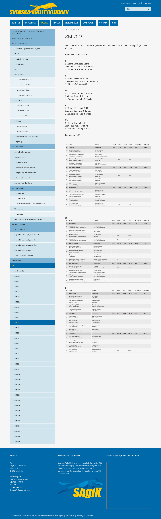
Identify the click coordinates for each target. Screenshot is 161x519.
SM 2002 (17, 410)
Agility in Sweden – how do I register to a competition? (28, 32)
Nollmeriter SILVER (23, 111)
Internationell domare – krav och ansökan (31, 204)
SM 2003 (17, 405)
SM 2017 (17, 333)
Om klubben (30, 23)
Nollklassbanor (22, 126)
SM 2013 (17, 354)
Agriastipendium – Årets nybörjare (26, 136)
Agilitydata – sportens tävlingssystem (27, 49)
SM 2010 (17, 369)
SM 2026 (17, 286)
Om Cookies (70, 516)
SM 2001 (17, 416)
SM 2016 (17, 338)
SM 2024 (17, 297)
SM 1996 (17, 441)
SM (13, 266)
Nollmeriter (18, 100)
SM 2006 (17, 390)
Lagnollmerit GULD (23, 90)
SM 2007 (17, 385)
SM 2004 (17, 400)
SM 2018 (17, 328)
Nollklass (17, 121)
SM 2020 (17, 317)
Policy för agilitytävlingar (22, 38)
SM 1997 (17, 436)
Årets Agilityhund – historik (23, 255)
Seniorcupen (16, 260)
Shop (114, 23)
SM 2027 (103, 23)
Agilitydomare (19, 193)
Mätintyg (17, 54)
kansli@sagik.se (16, 487)
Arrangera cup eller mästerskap (25, 173)
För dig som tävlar (19, 43)
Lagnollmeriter (19, 74)
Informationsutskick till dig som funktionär (28, 219)
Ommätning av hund (21, 59)
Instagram (147, 3)
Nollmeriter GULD (23, 116)
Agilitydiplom (19, 64)
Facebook (136, 3)
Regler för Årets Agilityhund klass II (26, 240)
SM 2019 (17, 323)
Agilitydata (125, 3)
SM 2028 (17, 276)
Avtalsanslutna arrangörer (23, 178)
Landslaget (89, 23)
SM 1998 (17, 431)
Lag (15, 69)
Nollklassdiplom (22, 131)
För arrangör (17, 147)
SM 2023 (17, 302)
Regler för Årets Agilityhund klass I (26, 245)
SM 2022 (17, 307)
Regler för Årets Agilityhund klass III (26, 235)
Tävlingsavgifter (19, 157)
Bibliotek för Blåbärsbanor (23, 183)
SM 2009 (17, 374)
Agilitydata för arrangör (22, 152)
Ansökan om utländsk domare (24, 167)
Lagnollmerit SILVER (23, 85)
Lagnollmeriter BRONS (24, 80)
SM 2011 (17, 364)
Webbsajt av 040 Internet (85, 516)
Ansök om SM (19, 271)
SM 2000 (17, 421)
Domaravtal (21, 198)
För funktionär (18, 188)
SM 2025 (17, 292)
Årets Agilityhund (19, 229)
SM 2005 (17, 395)
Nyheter (16, 23)
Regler (56, 23)
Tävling (44, 23)
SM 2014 (17, 348)
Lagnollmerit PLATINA (24, 95)
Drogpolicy (18, 142)
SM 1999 (17, 426)
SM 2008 (17, 379)
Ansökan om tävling (21, 162)
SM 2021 (17, 312)
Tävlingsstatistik (18, 224)
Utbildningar (71, 23)
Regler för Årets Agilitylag (23, 250)
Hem (66, 30)
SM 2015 (17, 343)
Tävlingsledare (19, 209)
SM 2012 (17, 359)
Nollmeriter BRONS (23, 105)
